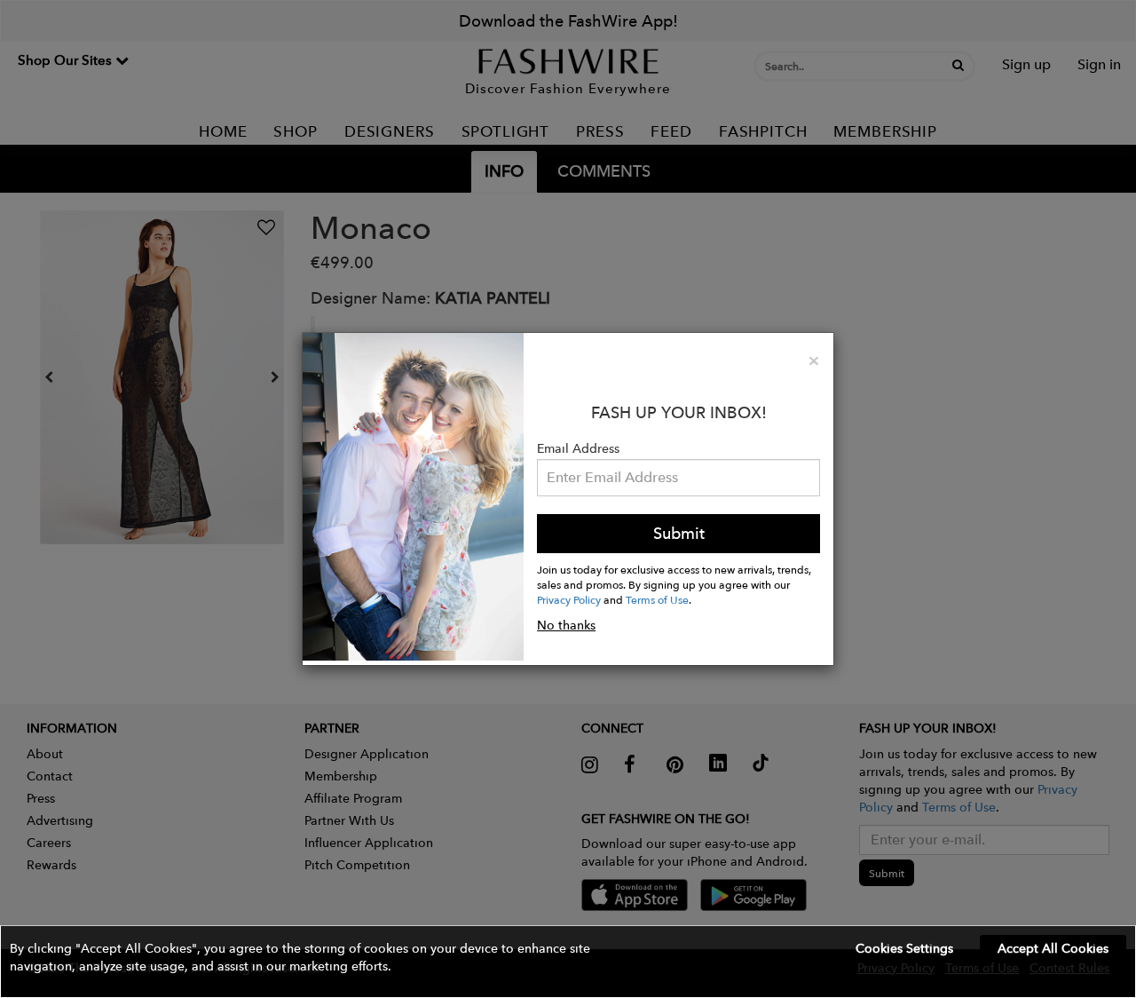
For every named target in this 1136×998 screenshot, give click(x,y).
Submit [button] (679, 533)
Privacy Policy (569, 599)
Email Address (578, 448)
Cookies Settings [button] (904, 948)
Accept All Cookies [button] (1053, 948)
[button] (568, 961)
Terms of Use (657, 599)
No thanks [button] (566, 625)
